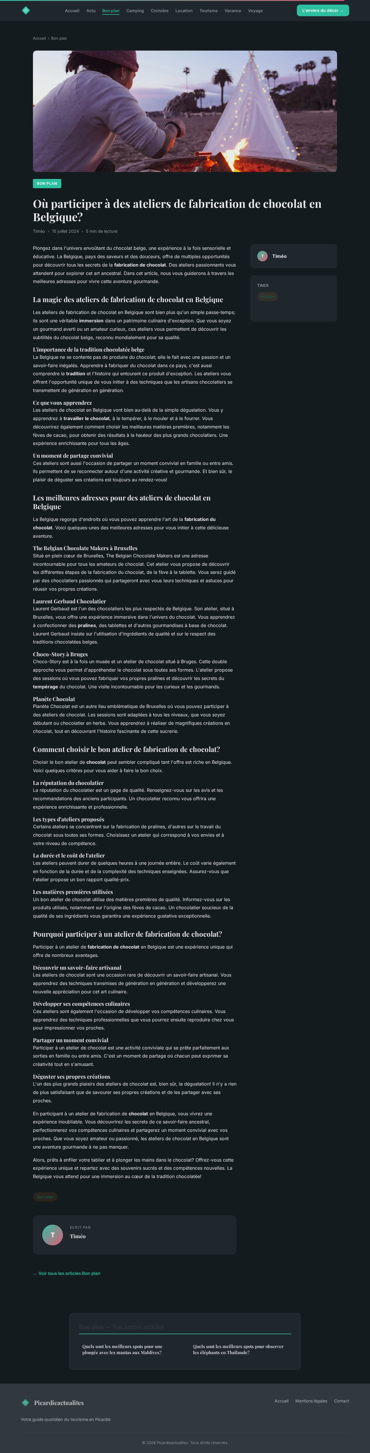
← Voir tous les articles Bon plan (66, 1273)
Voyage (255, 10)
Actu (90, 10)
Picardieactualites (59, 1402)
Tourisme (208, 10)
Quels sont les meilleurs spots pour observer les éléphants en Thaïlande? (238, 1349)
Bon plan (110, 10)
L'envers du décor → (323, 10)
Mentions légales (311, 1400)
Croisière (160, 10)
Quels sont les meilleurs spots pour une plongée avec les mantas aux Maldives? (122, 1349)
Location (184, 10)
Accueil (72, 10)
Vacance (233, 10)
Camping (135, 10)
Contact (341, 1400)
